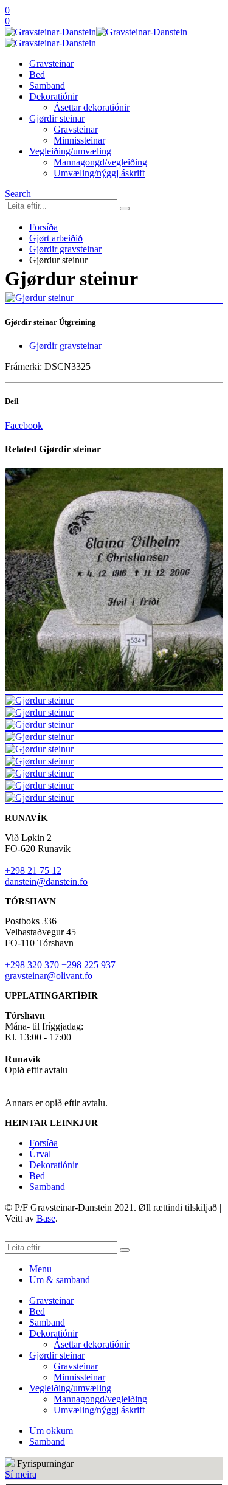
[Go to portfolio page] (114, 298)
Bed (37, 74)
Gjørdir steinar (57, 118)
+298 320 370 (32, 965)
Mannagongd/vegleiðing (100, 162)
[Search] (125, 208)
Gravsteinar (51, 63)
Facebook (24, 425)
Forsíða (43, 1143)
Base (45, 1218)
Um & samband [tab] (59, 1280)
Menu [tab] (40, 1269)
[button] (18, 194)
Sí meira (20, 1474)
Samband (47, 85)
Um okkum (51, 1430)
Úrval (40, 1154)
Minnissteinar (79, 140)
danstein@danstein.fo (46, 881)
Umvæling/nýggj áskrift (99, 173)
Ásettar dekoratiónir (92, 107)
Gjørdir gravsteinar (65, 346)
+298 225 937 (88, 965)
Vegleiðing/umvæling (70, 151)
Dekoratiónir (53, 96)
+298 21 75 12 (33, 870)
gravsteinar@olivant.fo (48, 976)
